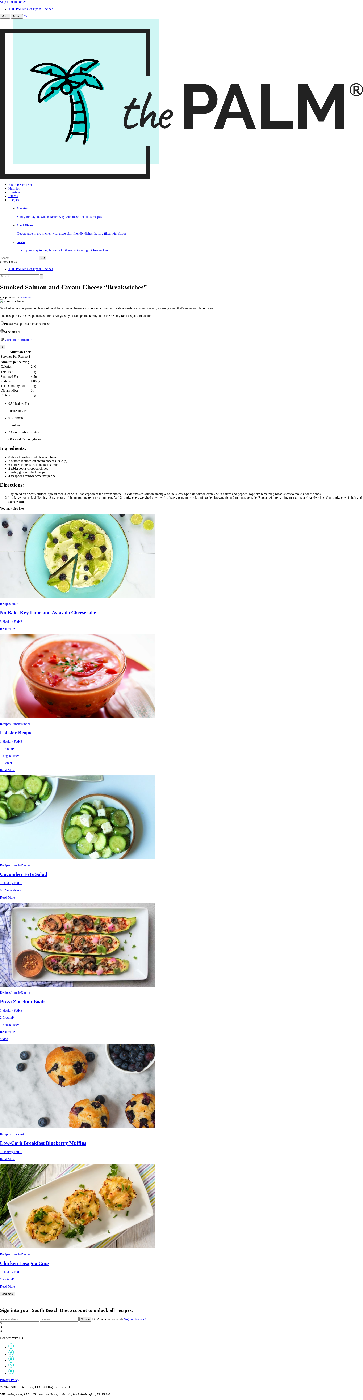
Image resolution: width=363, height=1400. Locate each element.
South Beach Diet (20, 184)
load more (8, 1294)
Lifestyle (14, 192)
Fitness (13, 196)
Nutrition (14, 188)
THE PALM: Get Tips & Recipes (30, 9)
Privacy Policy (9, 1380)
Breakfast (26, 297)
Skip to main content (13, 2)
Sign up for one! (135, 1319)
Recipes (13, 200)
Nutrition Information (18, 339)
